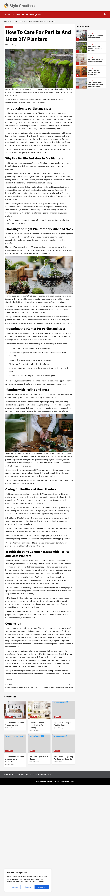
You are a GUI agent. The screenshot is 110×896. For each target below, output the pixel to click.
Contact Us (52, 774)
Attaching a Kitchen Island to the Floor (21, 686)
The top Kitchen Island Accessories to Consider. (14, 759)
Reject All (28, 887)
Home (7, 15)
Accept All (41, 887)
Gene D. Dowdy (11, 45)
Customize (14, 887)
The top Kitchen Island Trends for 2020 (14, 724)
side (10, 679)
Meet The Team (9, 774)
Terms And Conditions (38, 774)
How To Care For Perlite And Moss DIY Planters (95, 48)
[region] (28, 880)
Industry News (35, 15)
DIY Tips (25, 15)
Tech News (16, 15)
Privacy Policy (23, 774)
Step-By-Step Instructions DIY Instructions (94, 72)
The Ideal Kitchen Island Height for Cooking (37, 725)
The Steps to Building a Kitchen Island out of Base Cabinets (96, 84)
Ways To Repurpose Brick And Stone (58, 686)
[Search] (105, 14)
